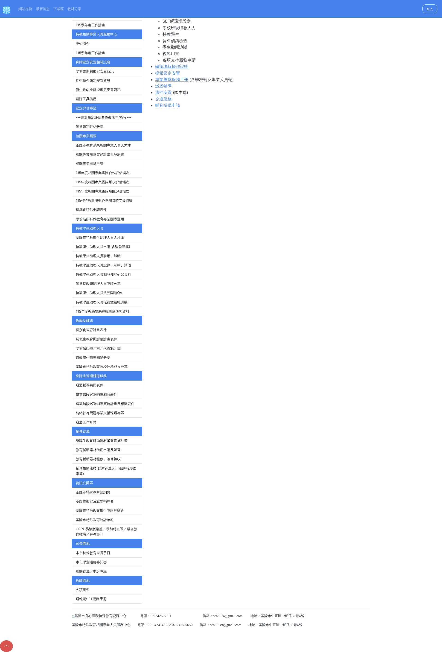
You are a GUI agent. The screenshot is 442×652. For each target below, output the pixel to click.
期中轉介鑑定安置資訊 (93, 80)
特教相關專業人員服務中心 (96, 34)
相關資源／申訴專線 (91, 571)
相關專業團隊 (86, 136)
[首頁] (6, 10)
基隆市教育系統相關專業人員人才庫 (103, 145)
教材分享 (74, 9)
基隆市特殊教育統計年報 (95, 520)
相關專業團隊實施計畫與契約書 (100, 154)
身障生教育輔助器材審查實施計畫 (102, 440)
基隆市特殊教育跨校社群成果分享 (102, 366)
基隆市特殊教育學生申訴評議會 (100, 510)
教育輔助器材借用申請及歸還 (98, 450)
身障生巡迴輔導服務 (91, 376)
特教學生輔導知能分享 (93, 357)
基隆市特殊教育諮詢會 (93, 492)
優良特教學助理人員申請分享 (98, 283)
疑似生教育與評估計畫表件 (96, 339)
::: (15, 9)
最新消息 (43, 9)
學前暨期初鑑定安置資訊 (95, 71)
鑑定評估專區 (86, 108)
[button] (6, 646)
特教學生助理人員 (89, 228)
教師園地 (83, 580)
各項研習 (83, 590)
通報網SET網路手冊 (91, 599)
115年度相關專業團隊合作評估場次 (102, 173)
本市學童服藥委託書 (91, 562)
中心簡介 (83, 43)
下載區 (58, 9)
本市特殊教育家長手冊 (93, 553)
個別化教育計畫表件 (91, 330)
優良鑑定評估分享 (89, 126)
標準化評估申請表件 (91, 209)
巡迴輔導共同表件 (89, 385)
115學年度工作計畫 (90, 25)
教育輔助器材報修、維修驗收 (98, 459)
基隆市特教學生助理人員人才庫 (100, 237)
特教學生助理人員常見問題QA (99, 293)
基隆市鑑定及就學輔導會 (95, 501)
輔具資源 (83, 431)
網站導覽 (25, 9)
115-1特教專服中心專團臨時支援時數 (104, 200)
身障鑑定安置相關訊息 (93, 62)
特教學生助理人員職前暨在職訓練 (102, 302)
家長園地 (83, 543)
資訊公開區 (84, 483)
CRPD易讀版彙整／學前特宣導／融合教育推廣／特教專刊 (106, 531)
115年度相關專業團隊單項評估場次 (102, 182)
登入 (430, 9)
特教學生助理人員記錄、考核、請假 (103, 265)
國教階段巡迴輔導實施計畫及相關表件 (105, 404)
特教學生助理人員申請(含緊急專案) (103, 246)
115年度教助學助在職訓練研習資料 (102, 311)
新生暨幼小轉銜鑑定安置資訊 (98, 89)
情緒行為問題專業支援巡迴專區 (100, 413)
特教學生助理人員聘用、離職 (98, 256)
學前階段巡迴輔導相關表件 (96, 394)
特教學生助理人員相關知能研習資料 (103, 274)
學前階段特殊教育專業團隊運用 (100, 219)
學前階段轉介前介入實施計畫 (98, 348)
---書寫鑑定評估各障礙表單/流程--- (103, 117)
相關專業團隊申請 (89, 163)
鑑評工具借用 (86, 99)
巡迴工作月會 (86, 422)
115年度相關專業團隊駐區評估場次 (102, 191)
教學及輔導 (84, 320)
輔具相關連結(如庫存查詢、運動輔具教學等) (106, 471)
